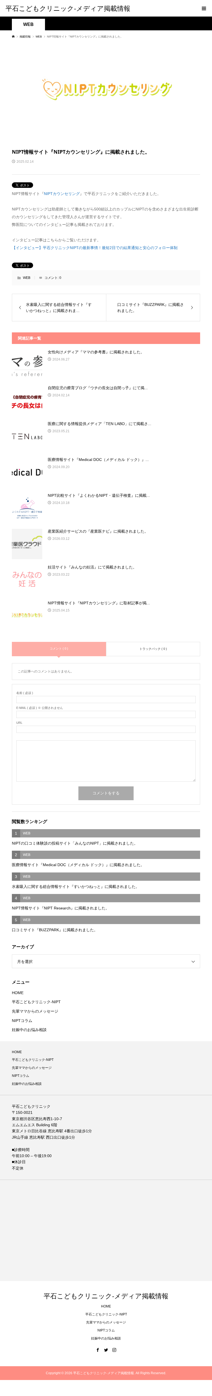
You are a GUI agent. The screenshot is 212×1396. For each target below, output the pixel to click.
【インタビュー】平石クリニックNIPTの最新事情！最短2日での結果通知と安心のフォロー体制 (94, 247)
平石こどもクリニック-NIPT (36, 1002)
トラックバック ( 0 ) (153, 648)
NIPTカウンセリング (62, 193)
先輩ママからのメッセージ (35, 1011)
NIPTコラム (22, 1020)
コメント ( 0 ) (59, 648)
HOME (17, 993)
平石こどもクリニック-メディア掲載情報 (68, 8)
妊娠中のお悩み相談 (29, 1029)
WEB (28, 24)
